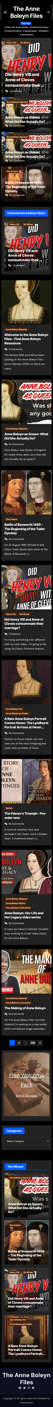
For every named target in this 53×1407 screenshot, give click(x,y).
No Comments (17, 91)
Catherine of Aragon (39, 27)
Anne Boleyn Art (15, 42)
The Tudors (12, 171)
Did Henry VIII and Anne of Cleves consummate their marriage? (24, 624)
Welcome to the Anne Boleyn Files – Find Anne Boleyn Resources (26, 339)
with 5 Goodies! (26, 1095)
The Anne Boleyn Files (26, 12)
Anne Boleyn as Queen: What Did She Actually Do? (25, 1208)
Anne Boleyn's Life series (18, 907)
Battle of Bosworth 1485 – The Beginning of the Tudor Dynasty (25, 187)
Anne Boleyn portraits (38, 42)
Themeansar (26, 1402)
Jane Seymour (27, 34)
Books (9, 808)
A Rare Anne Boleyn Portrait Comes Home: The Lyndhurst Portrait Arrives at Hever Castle (26, 85)
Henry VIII (10, 27)
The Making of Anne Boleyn (24, 1008)
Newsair (42, 1398)
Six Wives (24, 614)
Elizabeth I (44, 31)
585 (32, 1043)
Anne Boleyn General (17, 102)
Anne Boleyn (23, 27)
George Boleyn (31, 31)
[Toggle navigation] (5, 12)
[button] (47, 66)
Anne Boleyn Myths (15, 903)
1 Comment (15, 633)
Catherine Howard (14, 31)
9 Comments (15, 349)
